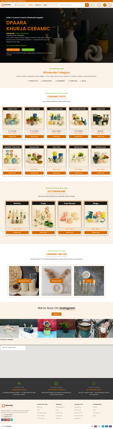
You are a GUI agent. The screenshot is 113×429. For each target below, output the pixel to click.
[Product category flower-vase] (56, 281)
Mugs (94, 415)
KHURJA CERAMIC (7, 340)
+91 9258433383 (7, 415)
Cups (94, 410)
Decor (57, 410)
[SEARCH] (87, 5)
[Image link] (12, 118)
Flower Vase (59, 413)
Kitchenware (97, 404)
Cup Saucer (96, 413)
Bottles (95, 407)
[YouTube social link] (8, 419)
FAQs (46, 53)
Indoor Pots (77, 410)
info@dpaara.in (7, 417)
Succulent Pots (78, 415)
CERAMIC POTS (56, 96)
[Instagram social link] (5, 419)
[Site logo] (6, 5)
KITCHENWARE (56, 191)
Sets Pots (58, 418)
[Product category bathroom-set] (24, 281)
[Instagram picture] (9, 328)
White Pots (77, 418)
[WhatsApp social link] (11, 419)
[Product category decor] (89, 281)
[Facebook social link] (2, 419)
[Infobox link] (56, 388)
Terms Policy (41, 418)
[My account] (110, 5)
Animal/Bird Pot (60, 407)
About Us (39, 407)
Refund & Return (42, 413)
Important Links (42, 404)
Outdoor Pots (78, 413)
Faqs (38, 410)
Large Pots (59, 415)
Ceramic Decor (56, 254)
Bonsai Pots (77, 407)
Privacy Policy (41, 415)
